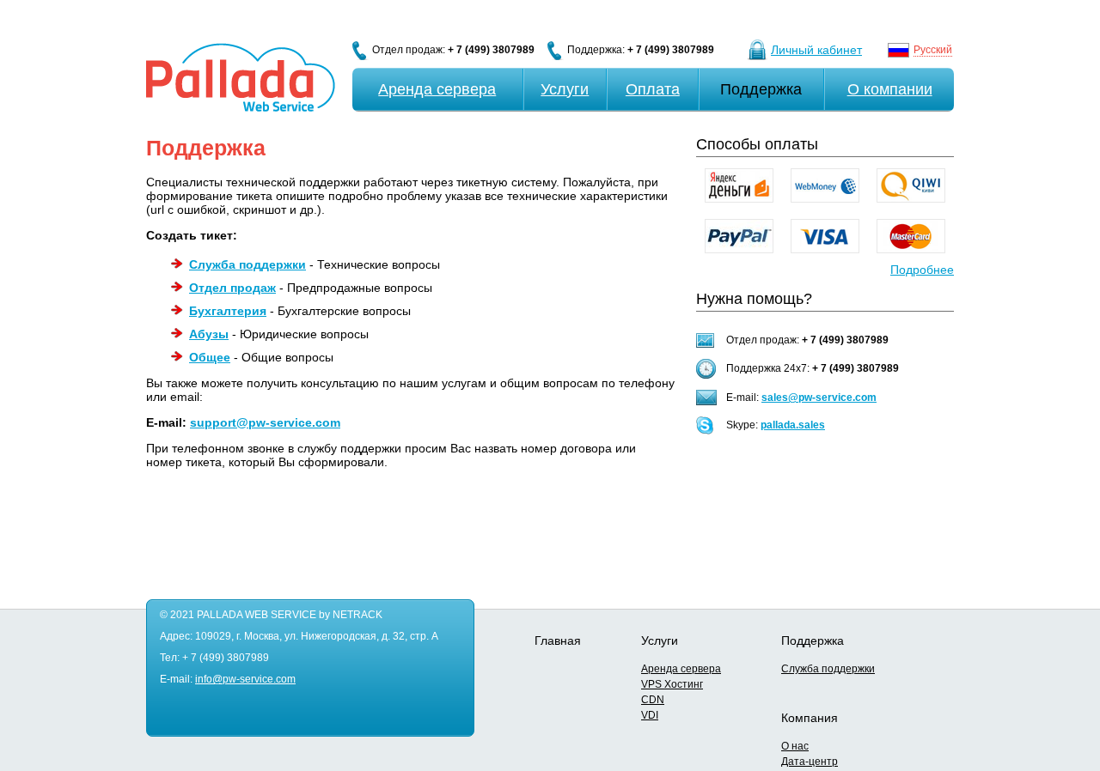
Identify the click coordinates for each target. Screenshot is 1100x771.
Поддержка (761, 89)
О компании (889, 89)
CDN (652, 700)
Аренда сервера (437, 89)
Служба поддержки (828, 669)
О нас (795, 746)
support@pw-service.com (265, 422)
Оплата (653, 89)
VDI (649, 715)
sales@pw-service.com (819, 398)
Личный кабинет (816, 50)
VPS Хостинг (672, 684)
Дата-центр (809, 762)
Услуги (565, 89)
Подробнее (922, 269)
